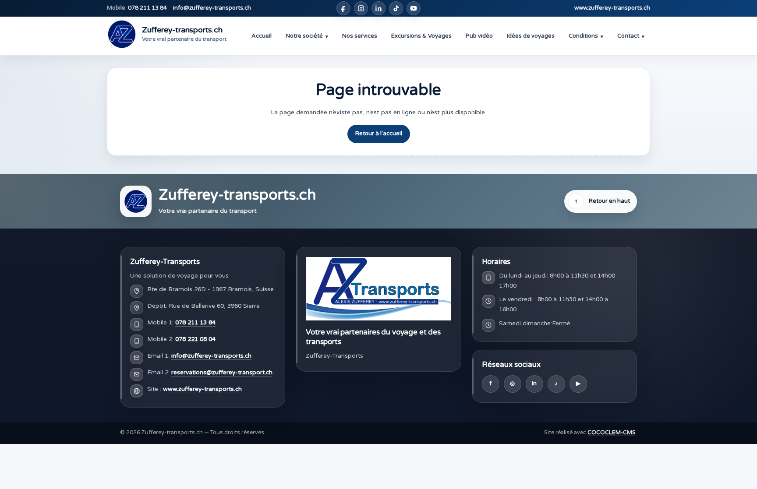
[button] (307, 36)
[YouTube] (414, 8)
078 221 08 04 (195, 339)
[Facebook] (343, 8)
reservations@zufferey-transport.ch (221, 372)
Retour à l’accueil (378, 133)
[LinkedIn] (378, 8)
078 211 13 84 (137, 8)
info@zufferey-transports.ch (212, 8)
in (534, 383)
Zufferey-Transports (165, 261)
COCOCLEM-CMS (611, 432)
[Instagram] (361, 8)
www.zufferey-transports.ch (612, 8)
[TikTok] (396, 8)
